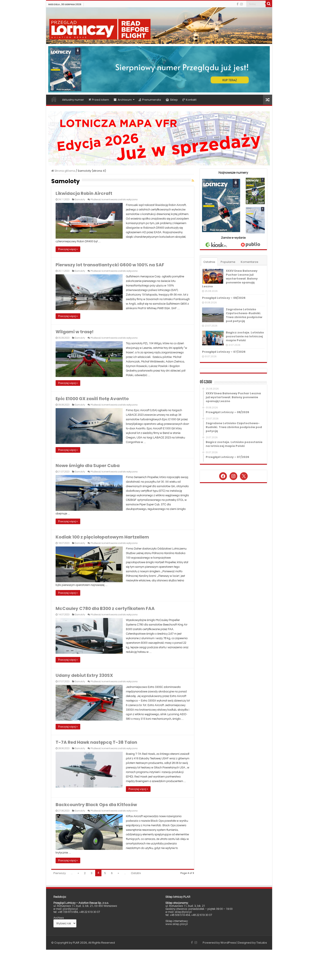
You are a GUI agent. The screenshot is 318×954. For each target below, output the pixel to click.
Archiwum (125, 100)
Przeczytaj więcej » (68, 249)
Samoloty (80, 199)
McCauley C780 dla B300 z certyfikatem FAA (105, 608)
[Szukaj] (269, 4)
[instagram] (241, 4)
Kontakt (191, 100)
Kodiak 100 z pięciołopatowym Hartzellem (102, 537)
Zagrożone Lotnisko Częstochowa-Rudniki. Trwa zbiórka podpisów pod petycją (244, 315)
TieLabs (261, 943)
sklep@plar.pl (183, 912)
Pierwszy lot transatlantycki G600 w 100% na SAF (110, 265)
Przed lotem (100, 100)
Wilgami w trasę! (74, 332)
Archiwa (58, 917)
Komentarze (249, 262)
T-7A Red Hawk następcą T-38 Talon (96, 742)
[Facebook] (237, 4)
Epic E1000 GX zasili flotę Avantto (92, 399)
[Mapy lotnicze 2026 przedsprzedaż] (159, 138)
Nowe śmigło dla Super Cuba (88, 465)
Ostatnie (209, 262)
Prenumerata (151, 100)
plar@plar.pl (70, 908)
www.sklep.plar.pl (176, 924)
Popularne (228, 262)
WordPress (228, 943)
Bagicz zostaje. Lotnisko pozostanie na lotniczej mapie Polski (245, 336)
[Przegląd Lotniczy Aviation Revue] (159, 25)
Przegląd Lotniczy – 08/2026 (224, 298)
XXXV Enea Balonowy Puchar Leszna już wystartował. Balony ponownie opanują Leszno (230, 278)
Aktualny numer (73, 100)
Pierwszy (59, 873)
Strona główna (53, 99)
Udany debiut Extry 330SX (84, 675)
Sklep (174, 100)
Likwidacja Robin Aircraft (84, 193)
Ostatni (136, 873)
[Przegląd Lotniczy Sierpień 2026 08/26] (159, 69)
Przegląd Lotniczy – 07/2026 (224, 352)
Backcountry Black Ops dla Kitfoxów (96, 805)
